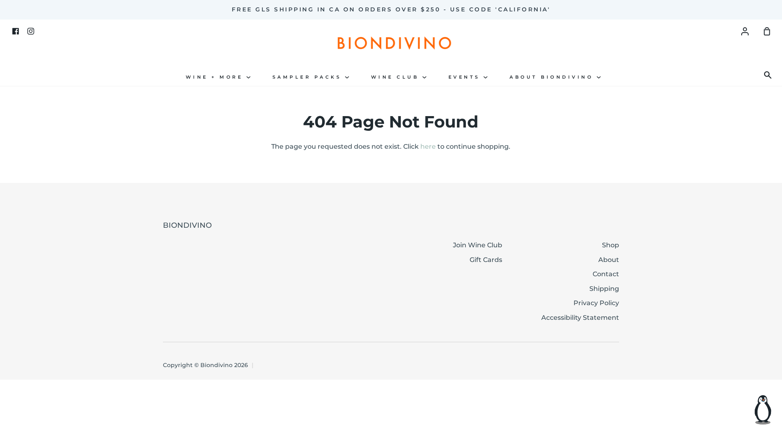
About (608, 260)
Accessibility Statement (580, 317)
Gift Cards (486, 260)
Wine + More (216, 77)
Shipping (604, 289)
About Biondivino (553, 77)
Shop (610, 245)
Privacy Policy (596, 303)
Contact (606, 274)
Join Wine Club (477, 245)
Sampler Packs (308, 77)
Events (466, 77)
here (428, 146)
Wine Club (396, 77)
